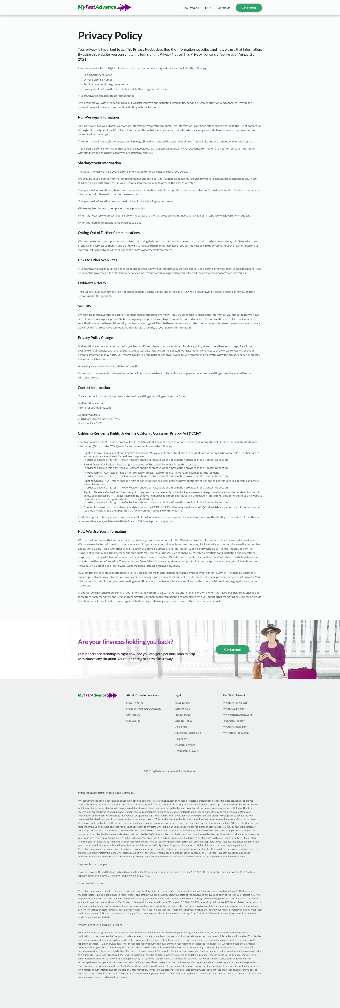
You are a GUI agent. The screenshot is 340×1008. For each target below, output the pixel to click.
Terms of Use (182, 708)
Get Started (249, 7)
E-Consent (181, 738)
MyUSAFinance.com (235, 702)
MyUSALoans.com (234, 708)
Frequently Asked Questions (143, 708)
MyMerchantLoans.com (237, 714)
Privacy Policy (182, 714)
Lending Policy (183, 720)
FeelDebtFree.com (234, 720)
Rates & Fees (182, 702)
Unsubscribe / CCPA (186, 750)
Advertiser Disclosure (187, 732)
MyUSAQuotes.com (235, 726)
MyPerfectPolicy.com (236, 732)
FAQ (208, 7)
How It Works (190, 7)
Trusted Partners (184, 744)
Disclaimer (180, 726)
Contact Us (223, 7)
